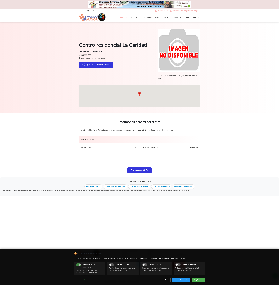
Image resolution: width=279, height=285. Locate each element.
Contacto (195, 17)
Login (196, 11)
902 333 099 (86, 55)
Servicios (133, 17)
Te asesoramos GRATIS (139, 170)
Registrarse (188, 11)
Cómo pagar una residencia (161, 186)
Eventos (165, 17)
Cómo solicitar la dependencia (139, 186)
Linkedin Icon (88, 10)
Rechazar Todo (163, 280)
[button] (139, 94)
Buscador (123, 17)
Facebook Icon (82, 10)
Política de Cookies (80, 280)
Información (146, 17)
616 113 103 (178, 11)
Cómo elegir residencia (93, 186)
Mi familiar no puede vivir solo (183, 186)
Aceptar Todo (198, 280)
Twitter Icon (93, 10)
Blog (157, 17)
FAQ (187, 17)
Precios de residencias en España (115, 186)
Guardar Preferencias (181, 280)
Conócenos (177, 17)
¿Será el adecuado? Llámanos (98, 65)
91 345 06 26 (163, 11)
